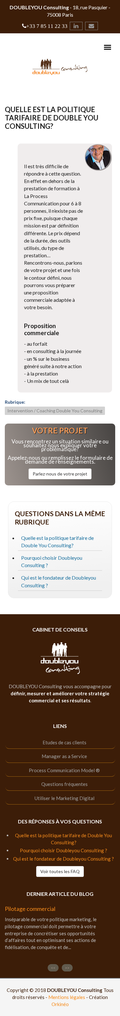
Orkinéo (60, 1004)
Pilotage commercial (30, 908)
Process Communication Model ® (64, 770)
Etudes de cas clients (64, 742)
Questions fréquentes (64, 784)
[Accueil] (59, 66)
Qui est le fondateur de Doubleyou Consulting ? (63, 859)
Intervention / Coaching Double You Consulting (54, 410)
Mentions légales (66, 997)
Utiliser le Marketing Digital (64, 798)
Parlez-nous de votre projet (60, 473)
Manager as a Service (64, 756)
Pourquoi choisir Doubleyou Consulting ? (63, 850)
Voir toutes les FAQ (60, 871)
